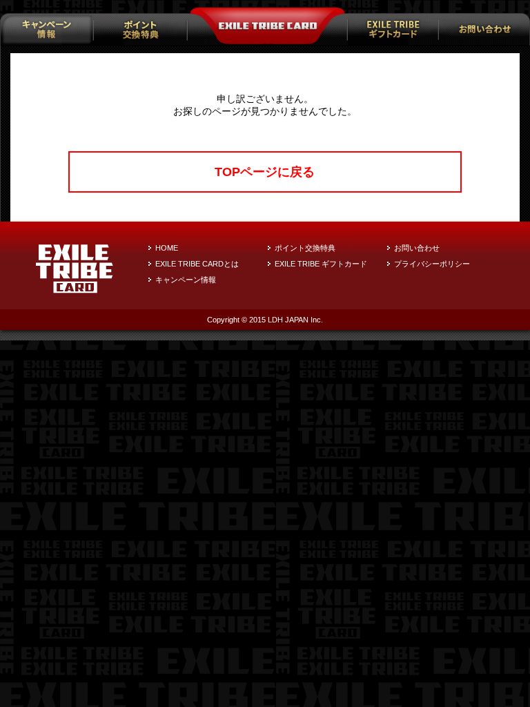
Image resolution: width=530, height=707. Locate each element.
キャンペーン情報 (185, 279)
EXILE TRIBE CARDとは (197, 264)
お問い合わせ (417, 248)
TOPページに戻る (265, 172)
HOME (166, 248)
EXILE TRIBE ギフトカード (321, 264)
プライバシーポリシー (432, 264)
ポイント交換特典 (305, 248)
